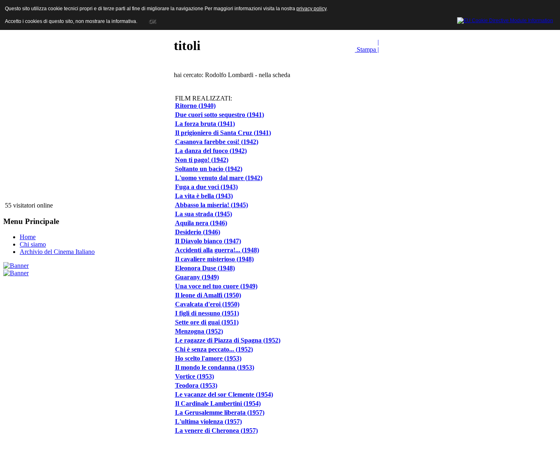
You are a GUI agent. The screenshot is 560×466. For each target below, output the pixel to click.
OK (152, 21)
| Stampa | (367, 46)
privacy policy (311, 8)
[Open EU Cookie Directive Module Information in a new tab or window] (505, 19)
